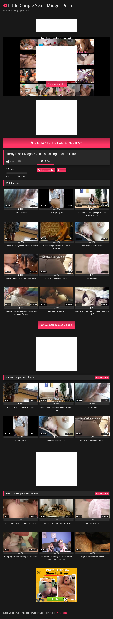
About (46, 161)
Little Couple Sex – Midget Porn (39, 5)
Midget (62, 170)
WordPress (61, 613)
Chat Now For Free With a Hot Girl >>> (58, 142)
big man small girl (48, 170)
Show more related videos (56, 324)
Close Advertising (56, 84)
